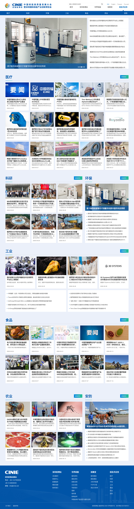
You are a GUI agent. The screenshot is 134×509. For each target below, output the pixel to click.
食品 (86, 13)
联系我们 (55, 488)
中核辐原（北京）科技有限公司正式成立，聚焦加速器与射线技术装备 (28, 293)
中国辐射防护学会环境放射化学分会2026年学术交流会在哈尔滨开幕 (107, 237)
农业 (106, 13)
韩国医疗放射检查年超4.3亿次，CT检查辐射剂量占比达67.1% (108, 62)
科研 (27, 13)
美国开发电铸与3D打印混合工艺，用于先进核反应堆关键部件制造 (26, 305)
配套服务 (55, 482)
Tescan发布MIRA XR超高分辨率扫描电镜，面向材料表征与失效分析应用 (28, 297)
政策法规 (74, 482)
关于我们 (8, 506)
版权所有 (15, 506)
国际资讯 (74, 479)
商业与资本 (94, 488)
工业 (67, 13)
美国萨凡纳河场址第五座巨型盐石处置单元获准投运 (102, 219)
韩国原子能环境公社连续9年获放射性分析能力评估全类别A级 (105, 234)
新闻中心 (55, 479)
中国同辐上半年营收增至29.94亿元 (101, 31)
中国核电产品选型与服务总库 (81, 499)
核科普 (74, 493)
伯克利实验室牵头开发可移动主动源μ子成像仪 (83, 293)
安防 (125, 13)
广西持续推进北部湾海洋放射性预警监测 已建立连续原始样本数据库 (107, 228)
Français (119, 4)
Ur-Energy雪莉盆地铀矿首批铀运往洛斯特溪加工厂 (22, 308)
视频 (73, 491)
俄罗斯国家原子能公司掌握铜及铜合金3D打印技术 (84, 297)
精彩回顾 (55, 485)
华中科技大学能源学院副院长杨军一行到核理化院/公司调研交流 (108, 41)
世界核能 (97, 7)
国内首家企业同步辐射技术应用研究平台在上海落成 (106, 21)
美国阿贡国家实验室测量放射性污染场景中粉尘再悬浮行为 (104, 431)
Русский (126, 4)
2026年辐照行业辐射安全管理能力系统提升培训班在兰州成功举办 (89, 305)
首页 (71, 7)
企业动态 (74, 485)
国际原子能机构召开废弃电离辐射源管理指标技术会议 (107, 47)
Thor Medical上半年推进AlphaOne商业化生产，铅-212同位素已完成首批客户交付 (108, 57)
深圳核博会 (84, 7)
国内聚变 (94, 476)
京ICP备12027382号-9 (122, 506)
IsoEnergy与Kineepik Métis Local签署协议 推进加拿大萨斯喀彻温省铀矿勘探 (30, 301)
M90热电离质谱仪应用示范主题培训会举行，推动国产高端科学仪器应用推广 (108, 36)
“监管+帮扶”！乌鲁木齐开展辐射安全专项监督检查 (84, 301)
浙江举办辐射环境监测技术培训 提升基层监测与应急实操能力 (105, 231)
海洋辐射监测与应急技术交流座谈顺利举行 (100, 216)
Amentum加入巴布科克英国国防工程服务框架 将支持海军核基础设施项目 (107, 449)
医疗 (8, 13)
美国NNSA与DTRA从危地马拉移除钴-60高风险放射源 (107, 52)
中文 (108, 4)
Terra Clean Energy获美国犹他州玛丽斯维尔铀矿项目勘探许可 (88, 308)
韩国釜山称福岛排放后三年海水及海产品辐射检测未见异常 (104, 225)
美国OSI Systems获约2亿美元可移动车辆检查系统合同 (103, 452)
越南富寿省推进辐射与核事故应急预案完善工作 (101, 455)
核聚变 (110, 7)
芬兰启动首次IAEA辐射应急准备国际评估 (99, 434)
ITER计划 (94, 485)
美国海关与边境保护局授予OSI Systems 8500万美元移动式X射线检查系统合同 (107, 446)
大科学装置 (94, 482)
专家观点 (74, 488)
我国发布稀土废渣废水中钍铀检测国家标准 (104, 26)
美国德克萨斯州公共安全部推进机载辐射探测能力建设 (103, 440)
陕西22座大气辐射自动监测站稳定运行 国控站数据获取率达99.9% (106, 240)
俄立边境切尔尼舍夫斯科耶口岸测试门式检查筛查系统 (103, 443)
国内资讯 (74, 476)
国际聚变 (94, 479)
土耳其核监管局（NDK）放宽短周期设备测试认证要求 (103, 458)
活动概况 (55, 476)
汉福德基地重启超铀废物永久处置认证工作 (100, 222)
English (113, 4)
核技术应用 (123, 7)
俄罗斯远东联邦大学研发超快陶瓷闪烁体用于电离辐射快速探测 (106, 437)
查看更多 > (124, 77)
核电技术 (74, 496)
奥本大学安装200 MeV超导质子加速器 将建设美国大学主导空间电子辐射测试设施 (108, 67)
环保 (47, 13)
